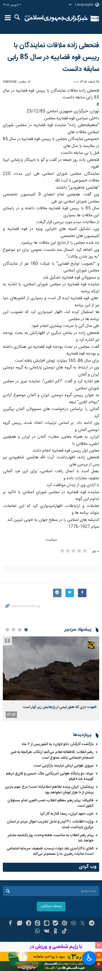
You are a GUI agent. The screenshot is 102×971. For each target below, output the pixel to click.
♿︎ (89, 958)
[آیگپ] (46, 923)
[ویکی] (46, 931)
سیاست (51, 540)
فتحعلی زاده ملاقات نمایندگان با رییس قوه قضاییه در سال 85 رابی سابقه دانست (53, 57)
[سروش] (28, 923)
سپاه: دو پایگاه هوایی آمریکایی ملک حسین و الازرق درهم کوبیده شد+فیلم (50, 776)
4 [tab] (7, 629)
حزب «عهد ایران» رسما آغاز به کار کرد (67, 814)
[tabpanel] (51, 678)
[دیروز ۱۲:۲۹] (51, 668)
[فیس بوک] (10, 923)
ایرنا (56, 18)
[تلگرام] (91, 923)
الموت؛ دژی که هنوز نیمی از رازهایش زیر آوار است (59, 707)
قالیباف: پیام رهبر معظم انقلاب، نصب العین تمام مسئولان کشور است (50, 803)
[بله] (56, 923)
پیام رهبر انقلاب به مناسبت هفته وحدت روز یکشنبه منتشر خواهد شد (51, 838)
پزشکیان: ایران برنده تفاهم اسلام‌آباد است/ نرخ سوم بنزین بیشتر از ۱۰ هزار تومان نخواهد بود (49, 789)
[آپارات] (64, 923)
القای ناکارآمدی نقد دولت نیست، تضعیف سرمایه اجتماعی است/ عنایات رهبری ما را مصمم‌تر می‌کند (50, 851)
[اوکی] (56, 931)
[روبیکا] (73, 923)
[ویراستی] (19, 923)
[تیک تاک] (64, 931)
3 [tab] (13, 629)
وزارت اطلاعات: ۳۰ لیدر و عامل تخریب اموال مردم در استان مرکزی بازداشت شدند (50, 824)
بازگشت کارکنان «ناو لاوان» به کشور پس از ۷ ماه (58, 744)
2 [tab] (20, 629)
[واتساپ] (37, 931)
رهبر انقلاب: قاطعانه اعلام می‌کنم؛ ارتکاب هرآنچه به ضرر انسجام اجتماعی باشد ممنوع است (52, 755)
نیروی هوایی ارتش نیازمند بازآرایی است (64, 766)
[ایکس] (82, 923)
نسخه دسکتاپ (51, 906)
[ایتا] (37, 923)
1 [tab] (26, 629)
